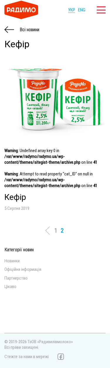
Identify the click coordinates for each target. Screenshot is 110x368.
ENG (81, 10)
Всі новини (28, 29)
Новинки (12, 261)
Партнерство (16, 278)
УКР (71, 10)
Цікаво (10, 286)
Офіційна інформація (22, 269)
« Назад (49, 230)
